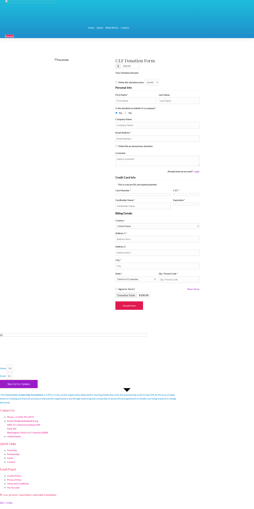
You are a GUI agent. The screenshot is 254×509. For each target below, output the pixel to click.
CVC (176, 190)
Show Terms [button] (193, 289)
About (100, 27)
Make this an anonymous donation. (135, 146)
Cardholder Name (125, 200)
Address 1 (121, 233)
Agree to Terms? (126, 289)
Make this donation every (131, 82)
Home (91, 27)
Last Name (164, 94)
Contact (125, 27)
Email (3, 375)
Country (120, 220)
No (120, 112)
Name (3, 368)
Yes (130, 112)
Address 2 (120, 246)
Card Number (123, 190)
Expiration (179, 200)
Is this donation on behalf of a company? (135, 108)
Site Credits (6, 502)
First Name (121, 94)
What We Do (111, 27)
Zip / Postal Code (168, 273)
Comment (120, 153)
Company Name (123, 119)
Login (196, 171)
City (118, 260)
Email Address (123, 132)
